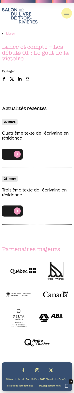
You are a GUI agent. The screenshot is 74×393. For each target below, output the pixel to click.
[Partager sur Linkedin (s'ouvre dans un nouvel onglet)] (20, 79)
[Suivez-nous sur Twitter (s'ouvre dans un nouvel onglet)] (51, 370)
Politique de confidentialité (19, 386)
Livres (10, 34)
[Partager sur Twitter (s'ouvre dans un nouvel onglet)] (12, 79)
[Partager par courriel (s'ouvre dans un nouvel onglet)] (28, 79)
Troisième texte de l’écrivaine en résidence (34, 192)
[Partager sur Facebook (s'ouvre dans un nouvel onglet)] (4, 79)
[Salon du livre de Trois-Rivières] (19, 15)
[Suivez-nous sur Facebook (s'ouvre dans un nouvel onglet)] (23, 370)
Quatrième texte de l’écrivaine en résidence (35, 135)
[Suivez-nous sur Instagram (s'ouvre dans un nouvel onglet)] (37, 370)
